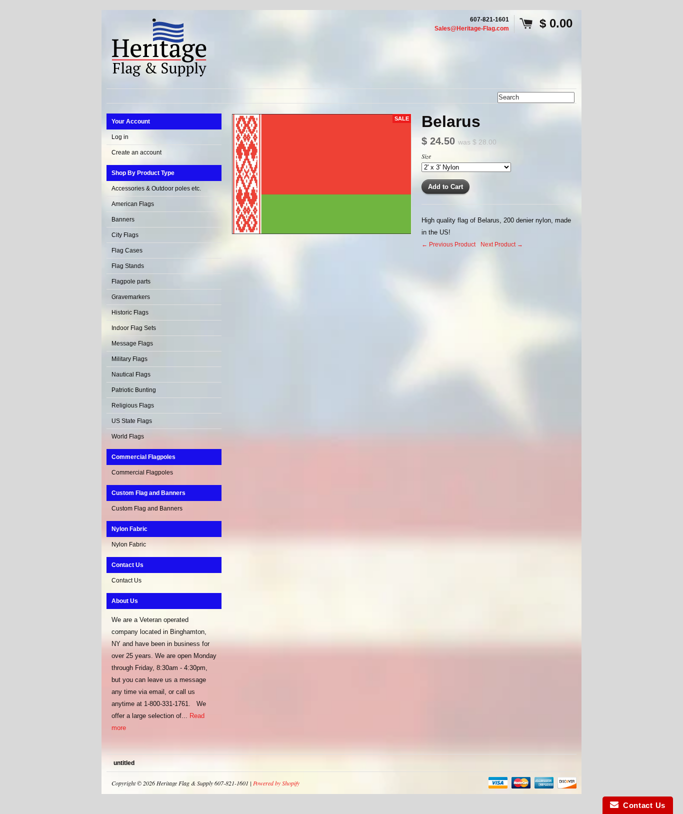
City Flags (125, 235)
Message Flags (132, 343)
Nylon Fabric (129, 544)
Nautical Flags (131, 374)
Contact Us (127, 580)
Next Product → (501, 244)
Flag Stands (128, 266)
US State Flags (132, 421)
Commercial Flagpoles (142, 472)
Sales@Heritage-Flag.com (471, 28)
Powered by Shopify (276, 783)
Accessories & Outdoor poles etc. (156, 188)
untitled (124, 763)
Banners (123, 219)
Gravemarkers (131, 297)
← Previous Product (449, 244)
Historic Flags (130, 312)
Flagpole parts (131, 281)
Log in (120, 137)
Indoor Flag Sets (134, 328)
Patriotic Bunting (134, 390)
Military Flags (130, 359)
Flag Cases (127, 250)
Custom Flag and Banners (147, 508)
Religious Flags (133, 405)
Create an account (137, 152)
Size (426, 156)
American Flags (133, 204)
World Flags (128, 436)
